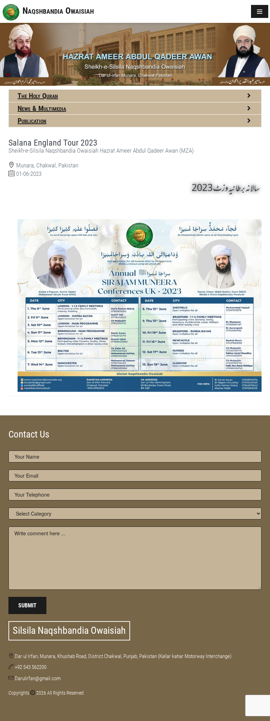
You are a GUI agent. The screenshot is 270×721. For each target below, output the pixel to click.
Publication (32, 120)
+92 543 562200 (30, 667)
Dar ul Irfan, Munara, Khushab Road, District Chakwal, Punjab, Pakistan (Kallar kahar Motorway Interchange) (123, 656)
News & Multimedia (42, 108)
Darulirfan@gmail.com (37, 678)
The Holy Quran (38, 95)
